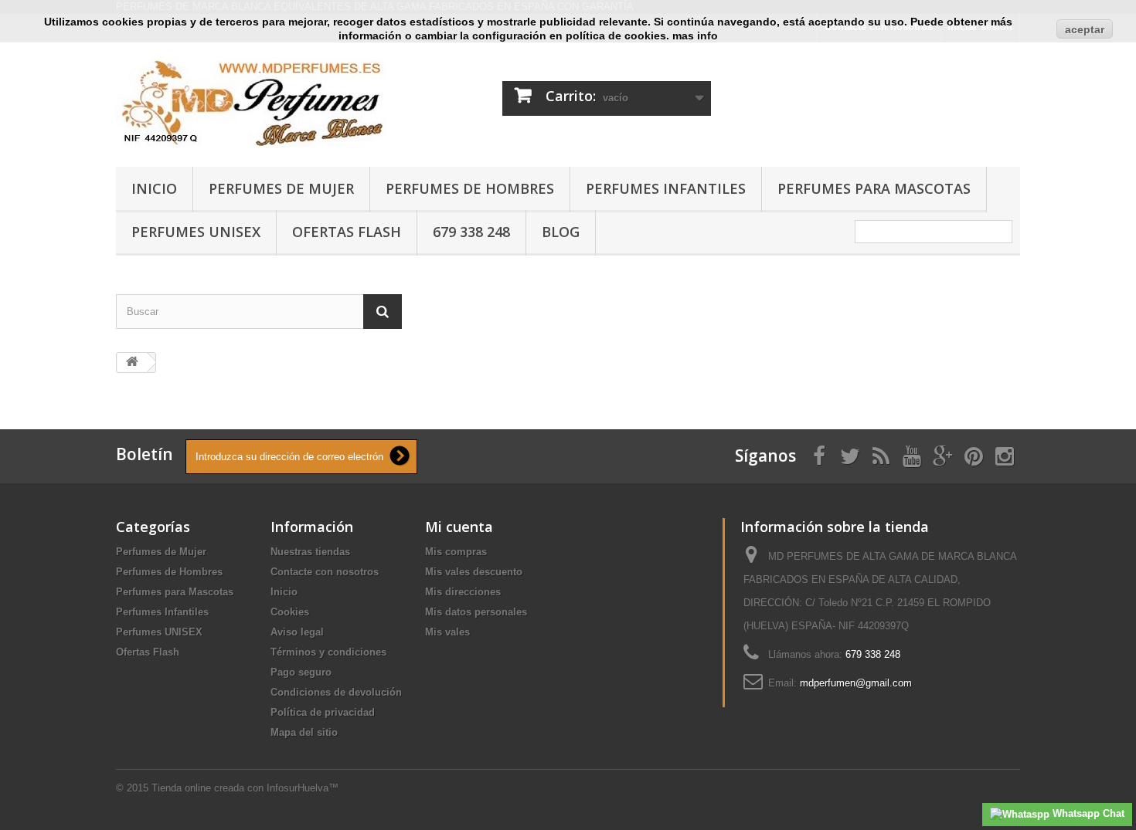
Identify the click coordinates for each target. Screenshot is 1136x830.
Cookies (289, 612)
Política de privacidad (322, 712)
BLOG (561, 231)
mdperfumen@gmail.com (856, 683)
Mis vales (447, 632)
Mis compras (456, 551)
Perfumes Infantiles (666, 188)
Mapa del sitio (304, 732)
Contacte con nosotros (324, 572)
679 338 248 (471, 231)
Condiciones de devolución (336, 692)
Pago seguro (301, 672)
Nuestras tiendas (310, 551)
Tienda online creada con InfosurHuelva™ (244, 788)
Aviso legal (297, 632)
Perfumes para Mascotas (874, 188)
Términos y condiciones (328, 652)
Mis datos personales (476, 612)
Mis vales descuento (473, 572)
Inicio (154, 188)
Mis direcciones (463, 592)
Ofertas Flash (346, 231)
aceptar (1084, 29)
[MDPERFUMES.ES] (259, 100)
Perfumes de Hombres (470, 188)
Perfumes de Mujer (281, 188)
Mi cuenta (459, 526)
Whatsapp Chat (1086, 813)
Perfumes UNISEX (195, 231)
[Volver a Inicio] (132, 362)
